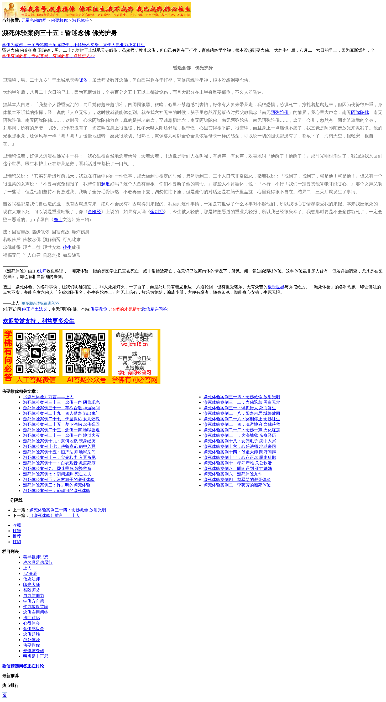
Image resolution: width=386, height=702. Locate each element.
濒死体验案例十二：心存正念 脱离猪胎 (240, 457)
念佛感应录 (33, 628)
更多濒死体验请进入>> (40, 303)
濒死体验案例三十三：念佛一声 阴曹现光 (61, 402)
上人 (27, 568)
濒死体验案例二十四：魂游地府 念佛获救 (242, 424)
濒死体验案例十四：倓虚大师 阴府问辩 (240, 452)
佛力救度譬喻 (35, 606)
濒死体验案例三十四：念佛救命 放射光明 (242, 397)
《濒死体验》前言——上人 (48, 397)
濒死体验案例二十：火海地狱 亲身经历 (240, 435)
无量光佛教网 (33, 20)
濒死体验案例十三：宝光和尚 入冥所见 (59, 457)
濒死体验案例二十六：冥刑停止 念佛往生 (242, 419)
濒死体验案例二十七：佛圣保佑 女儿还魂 (61, 419)
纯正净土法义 (34, 309)
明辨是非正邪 (35, 656)
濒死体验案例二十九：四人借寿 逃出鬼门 (61, 413)
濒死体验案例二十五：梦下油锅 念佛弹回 (61, 424)
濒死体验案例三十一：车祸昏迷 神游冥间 (61, 408)
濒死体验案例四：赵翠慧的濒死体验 (237, 479)
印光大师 (31, 584)
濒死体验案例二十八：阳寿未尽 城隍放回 (242, 413)
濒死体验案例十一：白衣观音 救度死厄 (59, 463)
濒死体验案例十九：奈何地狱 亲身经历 (59, 441)
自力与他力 (33, 595)
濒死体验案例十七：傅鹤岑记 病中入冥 (59, 446)
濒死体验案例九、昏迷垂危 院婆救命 (57, 468)
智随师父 (31, 590)
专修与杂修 (33, 650)
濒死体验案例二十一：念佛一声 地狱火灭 (61, 435)
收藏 (17, 525)
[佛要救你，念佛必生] (96, 16)
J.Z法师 (30, 573)
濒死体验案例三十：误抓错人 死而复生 (240, 408)
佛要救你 (59, 20)
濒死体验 (80, 20)
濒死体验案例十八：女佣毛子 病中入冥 (240, 441)
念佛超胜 (31, 634)
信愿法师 (31, 579)
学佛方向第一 (35, 601)
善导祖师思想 (35, 557)
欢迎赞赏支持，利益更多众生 (39, 321)
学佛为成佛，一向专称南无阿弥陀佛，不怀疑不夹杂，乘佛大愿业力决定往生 (73, 45)
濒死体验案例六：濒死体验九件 (233, 474)
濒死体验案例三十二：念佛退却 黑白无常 (242, 402)
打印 (17, 541)
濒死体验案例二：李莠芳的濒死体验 (237, 485)
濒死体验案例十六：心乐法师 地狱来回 (240, 446)
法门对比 (31, 617)
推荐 (17, 536)
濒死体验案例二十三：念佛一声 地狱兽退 (61, 430)
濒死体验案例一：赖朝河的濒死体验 (56, 490)
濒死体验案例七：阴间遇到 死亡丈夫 (57, 474)
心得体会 (31, 623)
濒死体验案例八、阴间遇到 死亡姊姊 (238, 468)
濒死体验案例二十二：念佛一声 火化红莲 (242, 430)
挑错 (17, 530)
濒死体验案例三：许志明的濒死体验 (56, 485)
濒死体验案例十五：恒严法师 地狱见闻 (59, 452)
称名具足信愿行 (38, 562)
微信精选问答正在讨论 (23, 666)
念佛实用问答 (35, 612)
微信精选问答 (154, 309)
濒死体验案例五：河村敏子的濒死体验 (59, 479)
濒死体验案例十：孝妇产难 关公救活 (238, 463)
